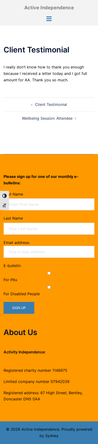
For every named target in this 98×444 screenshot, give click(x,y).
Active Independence (49, 7)
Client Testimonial (51, 104)
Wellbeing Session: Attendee (47, 118)
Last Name (13, 218)
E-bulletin (12, 265)
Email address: (17, 242)
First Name (13, 194)
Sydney (52, 435)
